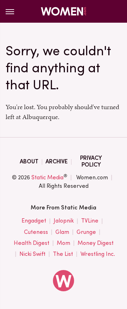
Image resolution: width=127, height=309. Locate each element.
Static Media (47, 177)
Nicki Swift (32, 254)
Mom (63, 243)
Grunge (86, 232)
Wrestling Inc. (97, 254)
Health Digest (31, 243)
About (29, 161)
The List (63, 254)
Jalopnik (64, 220)
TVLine (89, 220)
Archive (57, 161)
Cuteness (36, 232)
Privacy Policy (91, 161)
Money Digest (96, 243)
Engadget (34, 220)
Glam (62, 232)
